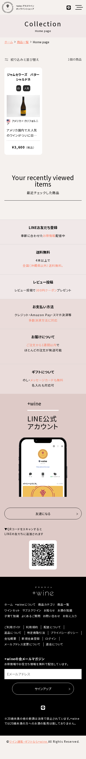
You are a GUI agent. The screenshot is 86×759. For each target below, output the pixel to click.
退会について (54, 644)
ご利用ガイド (12, 627)
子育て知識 (11, 616)
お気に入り (70, 616)
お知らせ (49, 610)
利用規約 (32, 627)
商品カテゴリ (46, 604)
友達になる (43, 513)
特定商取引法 (36, 633)
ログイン (50, 639)
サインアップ (43, 688)
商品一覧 (63, 604)
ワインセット (12, 610)
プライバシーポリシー (64, 633)
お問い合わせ (52, 616)
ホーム (8, 604)
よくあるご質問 (31, 616)
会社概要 (10, 639)
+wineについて (25, 604)
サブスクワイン (31, 610)
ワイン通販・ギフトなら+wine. (28, 742)
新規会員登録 (31, 639)
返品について (13, 633)
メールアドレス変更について (22, 644)
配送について (52, 627)
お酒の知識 (65, 610)
